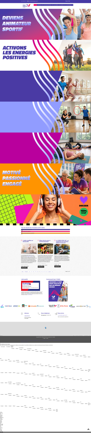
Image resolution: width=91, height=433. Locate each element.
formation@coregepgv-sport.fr (33, 1)
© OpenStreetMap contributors (87, 335)
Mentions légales (35, 340)
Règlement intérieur (66, 340)
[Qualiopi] (30, 285)
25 (46, 271)
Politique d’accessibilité (24, 341)
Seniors (25, 266)
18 (33, 271)
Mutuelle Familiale (29, 256)
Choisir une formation (29, 340)
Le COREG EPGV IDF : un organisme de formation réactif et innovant (62, 241)
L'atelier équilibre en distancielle (28, 241)
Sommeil (46, 265)
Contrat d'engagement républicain (58, 340)
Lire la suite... (24, 267)
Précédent (26, 271)
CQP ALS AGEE (23, 340)
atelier (22, 266)
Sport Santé (39, 265)
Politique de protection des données (46, 340)
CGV (39, 340)
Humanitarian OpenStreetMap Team (79, 335)
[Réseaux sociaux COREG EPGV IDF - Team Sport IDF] (58, 291)
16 (29, 271)
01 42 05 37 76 (24, 1)
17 (31, 271)
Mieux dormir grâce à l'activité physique (44, 241)
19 (35, 271)
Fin (52, 271)
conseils (43, 265)
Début (23, 271)
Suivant (49, 271)
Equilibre (27, 266)
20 (37, 271)
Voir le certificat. (29, 294)
